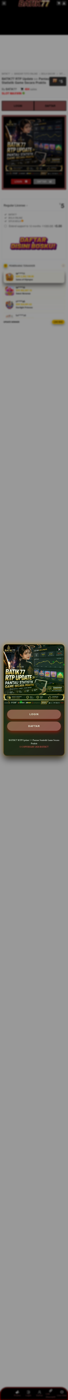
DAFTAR (34, 726)
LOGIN (34, 714)
